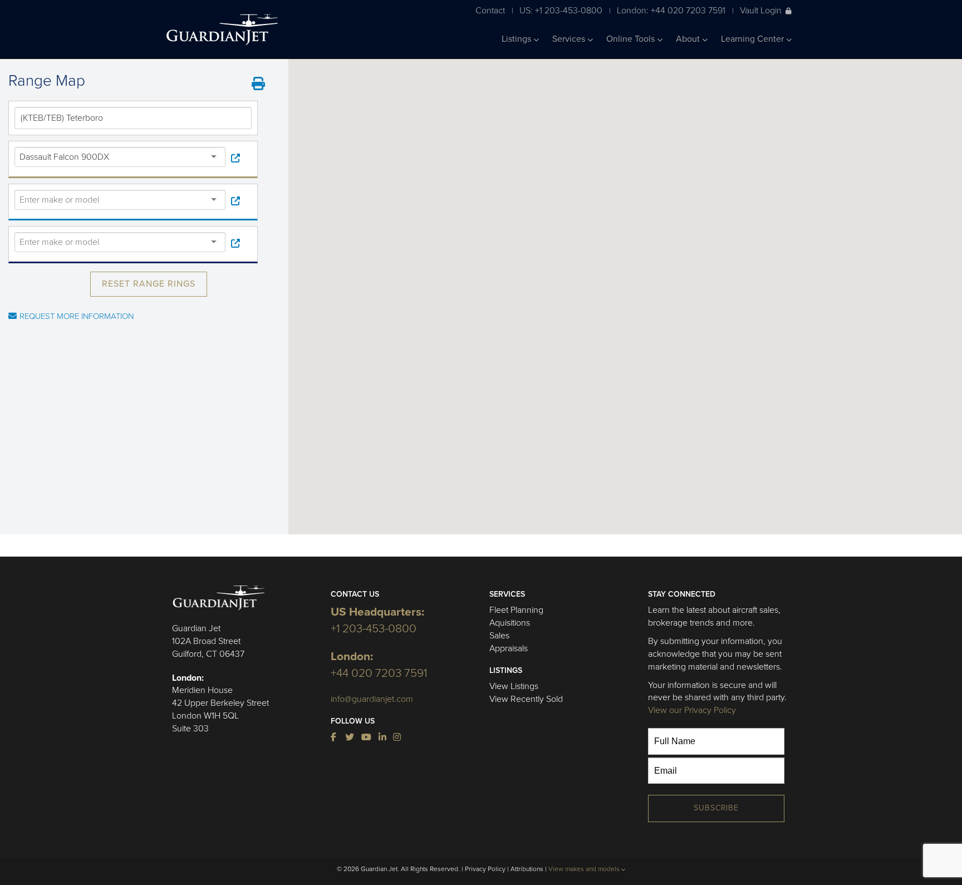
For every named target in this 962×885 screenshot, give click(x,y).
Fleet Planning (516, 610)
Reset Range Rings (148, 283)
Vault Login (761, 10)
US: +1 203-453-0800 (560, 10)
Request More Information (76, 316)
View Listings (513, 686)
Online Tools (631, 39)
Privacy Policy (485, 869)
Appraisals (508, 648)
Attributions (527, 869)
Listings (517, 39)
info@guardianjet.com (372, 699)
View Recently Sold (526, 699)
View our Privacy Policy (692, 710)
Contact (490, 10)
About (689, 39)
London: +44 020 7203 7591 (671, 10)
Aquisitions (509, 622)
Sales (499, 635)
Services (569, 39)
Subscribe (716, 808)
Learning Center (753, 39)
